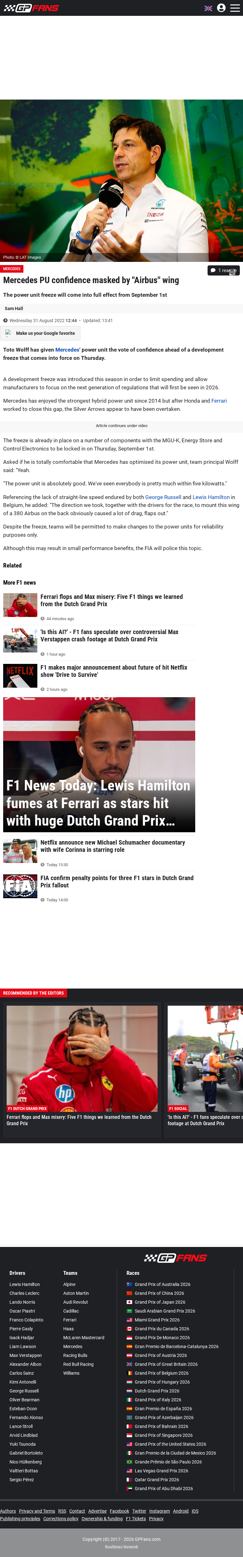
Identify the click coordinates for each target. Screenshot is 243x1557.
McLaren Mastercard (83, 1337)
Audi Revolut (75, 1302)
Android (181, 1511)
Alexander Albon (25, 1364)
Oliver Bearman (24, 1399)
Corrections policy (60, 1518)
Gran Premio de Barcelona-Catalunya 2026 (177, 1346)
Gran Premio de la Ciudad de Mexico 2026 (175, 1453)
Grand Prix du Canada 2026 (162, 1328)
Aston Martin (76, 1293)
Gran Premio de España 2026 (163, 1408)
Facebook (119, 1511)
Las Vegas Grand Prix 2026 (161, 1470)
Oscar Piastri (22, 1311)
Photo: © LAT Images (22, 257)
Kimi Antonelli (22, 1382)
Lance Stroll (21, 1426)
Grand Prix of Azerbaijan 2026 (164, 1417)
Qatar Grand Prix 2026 (157, 1479)
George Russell (163, 497)
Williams (71, 1373)
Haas (68, 1328)
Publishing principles (20, 1518)
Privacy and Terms (37, 1511)
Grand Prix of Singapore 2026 (164, 1435)
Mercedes (11, 269)
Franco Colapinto (26, 1319)
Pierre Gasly (21, 1328)
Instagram (159, 1511)
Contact (77, 1511)
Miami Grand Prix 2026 (157, 1319)
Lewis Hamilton (211, 497)
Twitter (139, 1511)
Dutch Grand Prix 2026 (157, 1390)
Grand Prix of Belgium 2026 (162, 1373)
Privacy (156, 1518)
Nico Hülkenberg (25, 1461)
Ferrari (219, 401)
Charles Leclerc (24, 1293)
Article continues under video (121, 425)
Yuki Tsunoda (22, 1444)
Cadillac (71, 1311)
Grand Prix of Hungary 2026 (162, 1382)
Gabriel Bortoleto (26, 1453)
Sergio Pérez (21, 1479)
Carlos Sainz (21, 1373)
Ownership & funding (102, 1518)
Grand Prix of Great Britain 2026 (166, 1364)
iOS (195, 1511)
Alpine (69, 1284)
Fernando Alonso (26, 1417)
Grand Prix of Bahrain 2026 (161, 1426)
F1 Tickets (136, 1518)
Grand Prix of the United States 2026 (170, 1444)
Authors (8, 1511)
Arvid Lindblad (23, 1435)
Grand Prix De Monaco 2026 (162, 1337)
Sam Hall (14, 308)
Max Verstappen (25, 1355)
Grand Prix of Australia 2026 (162, 1284)
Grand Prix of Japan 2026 (160, 1302)
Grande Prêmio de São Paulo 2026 (168, 1461)
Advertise (97, 1511)
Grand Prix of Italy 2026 (158, 1399)
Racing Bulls (75, 1355)
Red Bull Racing (78, 1364)
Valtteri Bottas (23, 1470)
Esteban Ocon (23, 1408)
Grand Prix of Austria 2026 (161, 1355)
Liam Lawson (22, 1346)
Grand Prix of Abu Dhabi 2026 (164, 1488)
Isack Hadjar (21, 1337)
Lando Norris (22, 1302)
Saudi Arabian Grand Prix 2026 (165, 1311)
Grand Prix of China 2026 (159, 1293)
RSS (62, 1511)
